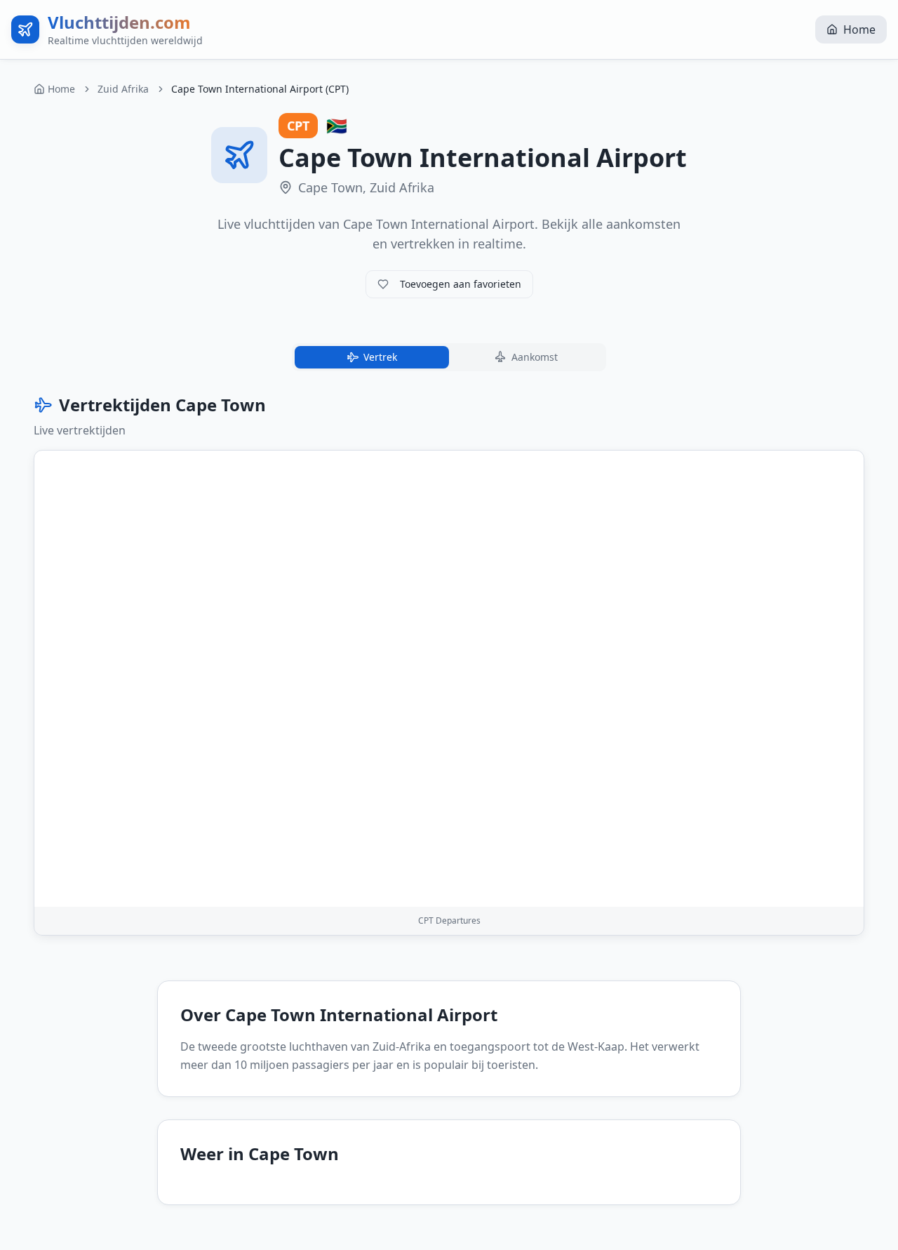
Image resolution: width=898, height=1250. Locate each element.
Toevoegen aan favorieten (460, 284)
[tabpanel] (449, 665)
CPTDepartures (449, 920)
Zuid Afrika (123, 88)
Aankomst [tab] (534, 357)
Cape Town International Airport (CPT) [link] (260, 88)
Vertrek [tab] (380, 357)
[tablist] (449, 357)
